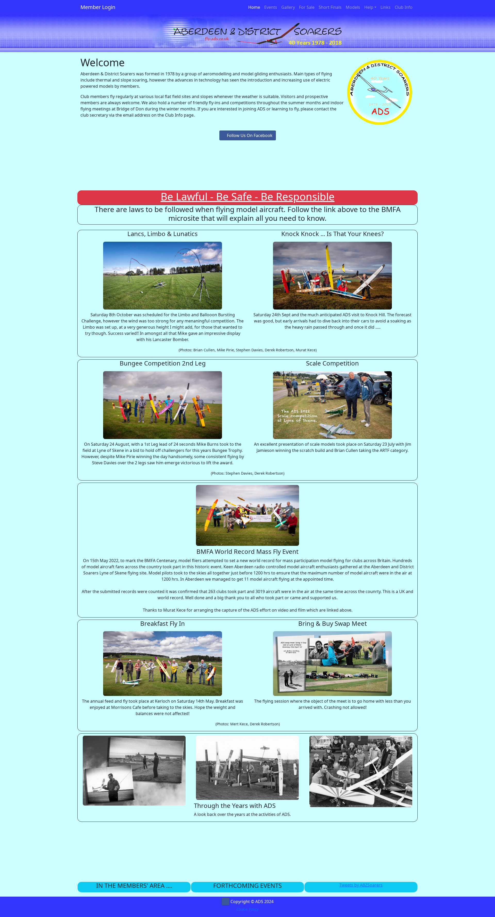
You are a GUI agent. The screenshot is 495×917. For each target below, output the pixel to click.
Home (255, 7)
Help (368, 7)
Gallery (288, 7)
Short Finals (330, 7)
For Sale (307, 7)
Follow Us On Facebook (249, 135)
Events (270, 7)
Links (386, 7)
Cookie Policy (247, 909)
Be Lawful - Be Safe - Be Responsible (248, 196)
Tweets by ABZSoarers (361, 885)
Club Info (403, 7)
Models (353, 7)
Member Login (97, 7)
